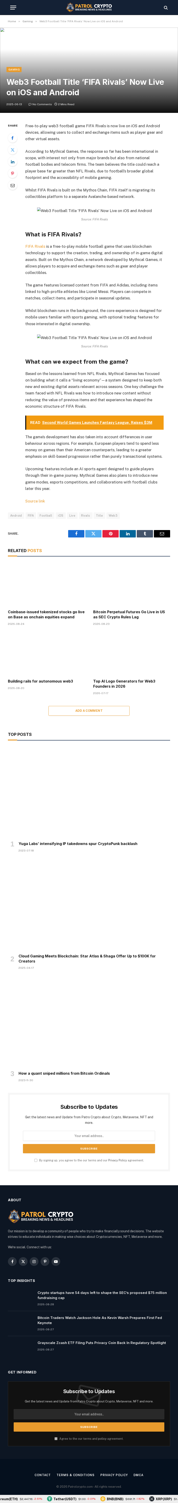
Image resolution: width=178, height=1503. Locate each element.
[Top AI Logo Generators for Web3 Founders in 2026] (131, 653)
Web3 (113, 515)
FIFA (31, 515)
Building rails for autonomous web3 (40, 681)
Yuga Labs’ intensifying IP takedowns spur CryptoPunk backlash (78, 843)
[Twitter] (12, 149)
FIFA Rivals (35, 246)
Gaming (14, 69)
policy (102, 1438)
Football (46, 515)
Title (99, 515)
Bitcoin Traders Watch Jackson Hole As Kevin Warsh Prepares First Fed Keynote (100, 1320)
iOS (60, 515)
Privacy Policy (117, 1160)
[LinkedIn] (12, 161)
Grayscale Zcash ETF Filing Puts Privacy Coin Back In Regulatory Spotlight (102, 1343)
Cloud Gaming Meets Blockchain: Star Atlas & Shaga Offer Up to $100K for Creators (87, 958)
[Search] (165, 7)
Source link (35, 501)
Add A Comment (89, 710)
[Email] (12, 185)
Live (72, 515)
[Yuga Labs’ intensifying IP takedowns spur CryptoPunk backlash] (89, 792)
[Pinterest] (12, 173)
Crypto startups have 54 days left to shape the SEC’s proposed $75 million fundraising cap (102, 1295)
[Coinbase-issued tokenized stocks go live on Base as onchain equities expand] (46, 584)
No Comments (42, 104)
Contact (43, 1475)
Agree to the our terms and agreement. (91, 1438)
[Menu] (13, 7)
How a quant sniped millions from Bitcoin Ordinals (64, 1073)
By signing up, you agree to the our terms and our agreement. (91, 1160)
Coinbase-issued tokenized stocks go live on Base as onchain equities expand (46, 614)
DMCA (138, 1475)
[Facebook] (12, 138)
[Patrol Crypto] (89, 7)
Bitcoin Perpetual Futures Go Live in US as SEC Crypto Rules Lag (129, 614)
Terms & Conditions (75, 1475)
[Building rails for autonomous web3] (46, 653)
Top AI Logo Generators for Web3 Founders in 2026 (124, 684)
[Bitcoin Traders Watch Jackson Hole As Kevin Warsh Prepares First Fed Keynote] (20, 1323)
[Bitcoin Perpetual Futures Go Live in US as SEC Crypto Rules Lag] (131, 584)
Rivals (85, 515)
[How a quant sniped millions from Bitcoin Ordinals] (89, 1021)
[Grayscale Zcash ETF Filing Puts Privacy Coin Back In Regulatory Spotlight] (20, 1348)
